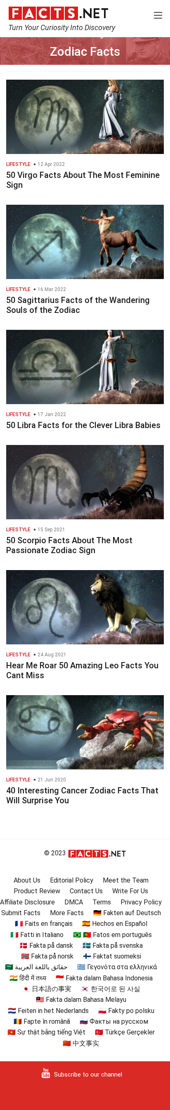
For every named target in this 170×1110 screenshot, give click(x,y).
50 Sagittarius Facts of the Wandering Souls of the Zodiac (78, 305)
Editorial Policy (71, 880)
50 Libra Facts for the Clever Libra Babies (83, 425)
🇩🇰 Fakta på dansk (46, 945)
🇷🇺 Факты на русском (114, 1021)
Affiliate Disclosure (27, 902)
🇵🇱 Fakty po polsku (126, 1011)
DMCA (73, 902)
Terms (101, 902)
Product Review (37, 891)
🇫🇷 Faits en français (44, 924)
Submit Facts (20, 913)
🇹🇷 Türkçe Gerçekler (125, 1032)
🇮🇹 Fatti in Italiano (37, 935)
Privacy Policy (141, 902)
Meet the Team (126, 880)
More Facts (67, 913)
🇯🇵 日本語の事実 (46, 989)
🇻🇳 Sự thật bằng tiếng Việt (46, 1032)
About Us (27, 880)
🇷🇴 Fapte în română (42, 1021)
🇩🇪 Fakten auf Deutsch (127, 913)
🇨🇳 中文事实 (81, 1043)
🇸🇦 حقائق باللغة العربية (36, 967)
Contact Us (86, 891)
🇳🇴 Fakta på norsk (47, 956)
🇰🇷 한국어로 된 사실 (110, 989)
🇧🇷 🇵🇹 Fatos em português (112, 935)
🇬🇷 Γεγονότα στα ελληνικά (117, 967)
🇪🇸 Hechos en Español (114, 924)
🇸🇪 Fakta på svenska (113, 945)
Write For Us (130, 891)
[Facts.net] (58, 12)
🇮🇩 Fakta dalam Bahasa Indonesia (104, 978)
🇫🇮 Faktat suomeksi (112, 956)
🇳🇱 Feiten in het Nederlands (48, 1011)
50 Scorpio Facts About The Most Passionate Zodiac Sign (69, 545)
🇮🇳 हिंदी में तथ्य (27, 978)
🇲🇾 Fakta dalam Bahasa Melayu (81, 999)
